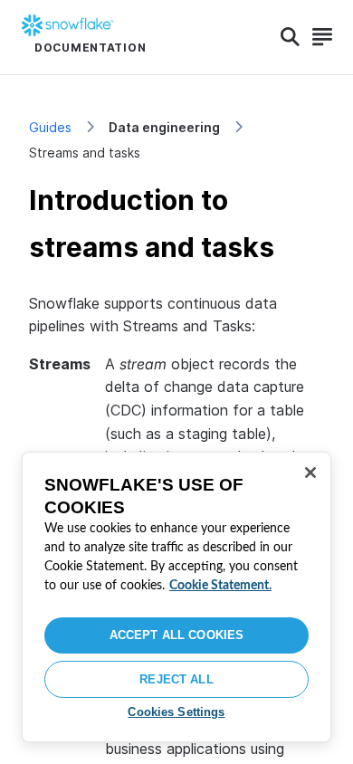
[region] (176, 597)
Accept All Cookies (176, 635)
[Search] (290, 37)
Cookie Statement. (220, 585)
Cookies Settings (176, 712)
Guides (50, 127)
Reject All (176, 679)
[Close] (310, 472)
